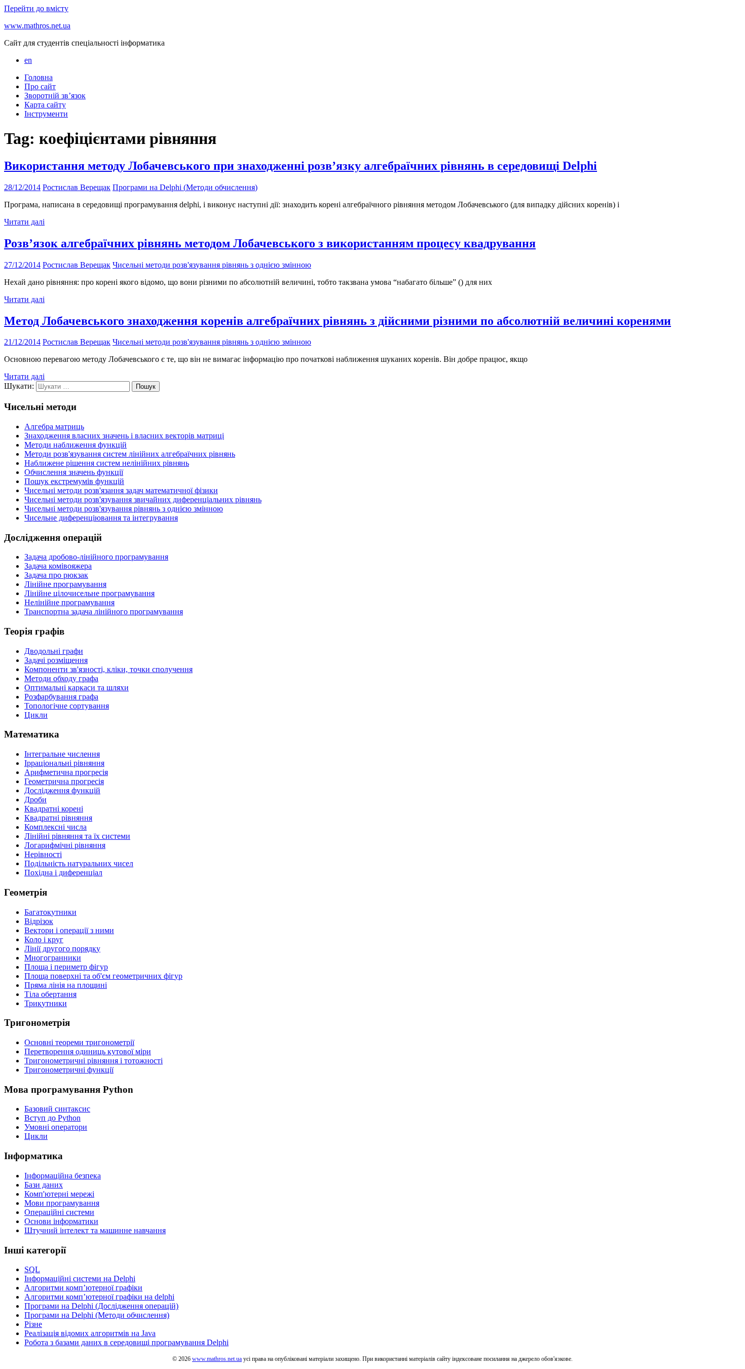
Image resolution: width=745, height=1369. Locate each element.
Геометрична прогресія (64, 781)
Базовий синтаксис (57, 1108)
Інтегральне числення (62, 754)
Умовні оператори (55, 1127)
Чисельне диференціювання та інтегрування (101, 517)
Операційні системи (59, 1212)
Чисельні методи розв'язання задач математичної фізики (121, 490)
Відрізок (38, 921)
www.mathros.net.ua (37, 25)
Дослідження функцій (62, 790)
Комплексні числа (55, 827)
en (28, 60)
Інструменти (46, 113)
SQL (32, 1269)
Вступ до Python (52, 1118)
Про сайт (40, 86)
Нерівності (43, 854)
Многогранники (52, 957)
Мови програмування (61, 1203)
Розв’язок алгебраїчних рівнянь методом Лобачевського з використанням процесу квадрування (270, 243)
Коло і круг (43, 939)
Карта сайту (45, 104)
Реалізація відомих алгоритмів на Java (90, 1333)
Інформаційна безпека (62, 1175)
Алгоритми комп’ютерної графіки (83, 1287)
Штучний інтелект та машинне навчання (95, 1230)
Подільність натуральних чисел (78, 863)
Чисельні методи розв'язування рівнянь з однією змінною (212, 265)
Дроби (35, 799)
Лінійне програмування (65, 584)
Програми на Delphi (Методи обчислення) (185, 187)
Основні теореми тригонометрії (79, 1042)
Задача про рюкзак (56, 575)
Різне (33, 1324)
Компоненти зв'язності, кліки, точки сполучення (108, 669)
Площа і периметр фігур (66, 967)
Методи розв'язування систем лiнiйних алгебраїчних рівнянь (129, 454)
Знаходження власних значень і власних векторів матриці (124, 435)
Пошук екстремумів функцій (74, 481)
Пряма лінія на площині (65, 985)
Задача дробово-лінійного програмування (96, 556)
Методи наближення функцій (75, 444)
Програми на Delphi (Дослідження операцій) (101, 1306)
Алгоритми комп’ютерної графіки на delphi (99, 1296)
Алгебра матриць (54, 426)
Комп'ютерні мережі (59, 1194)
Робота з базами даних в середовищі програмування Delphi (126, 1342)
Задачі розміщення (56, 660)
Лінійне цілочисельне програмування (89, 593)
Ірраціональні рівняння (64, 763)
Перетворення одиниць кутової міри (87, 1051)
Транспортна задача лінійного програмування (103, 611)
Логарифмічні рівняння (64, 845)
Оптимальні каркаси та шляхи (76, 687)
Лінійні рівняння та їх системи (77, 836)
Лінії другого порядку (62, 948)
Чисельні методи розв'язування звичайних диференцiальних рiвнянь (143, 499)
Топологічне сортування (66, 705)
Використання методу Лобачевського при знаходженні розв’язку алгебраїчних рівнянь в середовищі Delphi (300, 165)
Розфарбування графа (61, 696)
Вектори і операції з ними (69, 930)
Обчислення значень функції (73, 472)
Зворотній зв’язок (55, 95)
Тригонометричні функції (69, 1069)
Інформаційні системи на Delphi (79, 1278)
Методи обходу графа (61, 678)
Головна (38, 77)
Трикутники (45, 1003)
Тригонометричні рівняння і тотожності (93, 1060)
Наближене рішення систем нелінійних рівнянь (106, 463)
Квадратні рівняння (58, 817)
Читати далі (24, 221)
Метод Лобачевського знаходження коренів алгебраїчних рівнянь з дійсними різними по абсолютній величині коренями (337, 320)
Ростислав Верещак (76, 187)
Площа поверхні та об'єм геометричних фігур (103, 976)
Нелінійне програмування (69, 602)
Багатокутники (50, 912)
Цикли (36, 715)
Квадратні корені (53, 808)
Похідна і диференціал (63, 872)
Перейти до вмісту (36, 8)
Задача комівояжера (58, 566)
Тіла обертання (50, 994)
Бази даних (43, 1184)
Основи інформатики (61, 1221)
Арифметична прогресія (66, 772)
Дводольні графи (53, 651)
